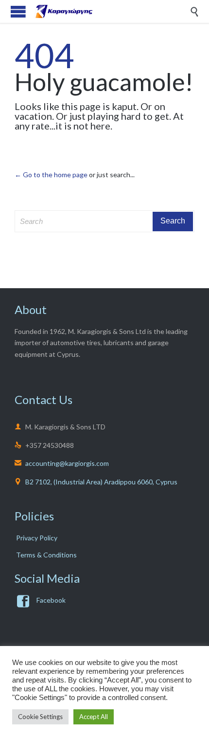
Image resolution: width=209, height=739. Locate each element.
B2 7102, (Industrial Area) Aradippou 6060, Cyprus (101, 482)
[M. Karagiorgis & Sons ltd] (112, 11)
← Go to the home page (51, 174)
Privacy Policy (36, 538)
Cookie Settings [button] (40, 717)
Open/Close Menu (18, 11)
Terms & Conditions (46, 555)
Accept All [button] (93, 717)
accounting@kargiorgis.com (62, 463)
